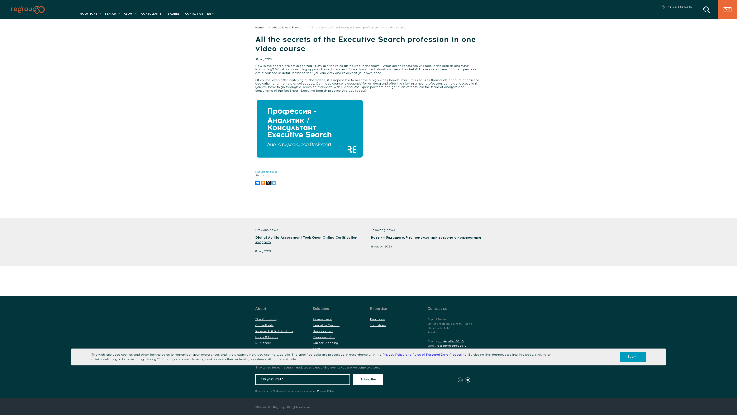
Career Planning (325, 342)
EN (209, 13)
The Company (266, 319)
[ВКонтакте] (257, 183)
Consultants (264, 325)
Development (323, 331)
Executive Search (326, 325)
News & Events (266, 337)
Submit (633, 356)
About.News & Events (286, 27)
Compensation (324, 337)
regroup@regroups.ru (451, 345)
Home (259, 27)
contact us (194, 13)
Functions (377, 319)
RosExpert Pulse (266, 172)
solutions (88, 13)
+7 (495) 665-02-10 (678, 7)
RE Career (263, 342)
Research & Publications (274, 331)
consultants (151, 13)
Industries (378, 325)
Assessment (322, 319)
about (129, 13)
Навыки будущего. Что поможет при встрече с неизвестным (426, 237)
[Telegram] (273, 183)
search (110, 13)
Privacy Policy (325, 391)
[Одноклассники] (263, 183)
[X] (268, 183)
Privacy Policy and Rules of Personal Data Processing (425, 354)
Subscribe (368, 379)
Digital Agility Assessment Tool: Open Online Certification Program (306, 240)
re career (173, 13)
